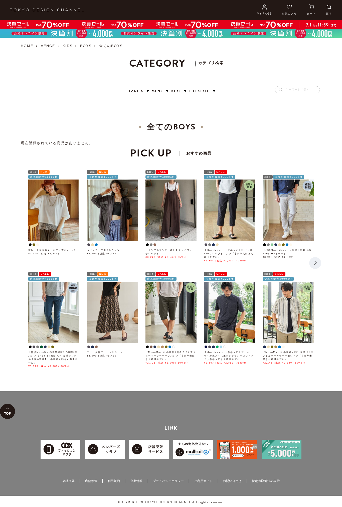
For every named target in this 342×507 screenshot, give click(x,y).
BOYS (86, 46)
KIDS (68, 46)
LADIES (136, 91)
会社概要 (68, 481)
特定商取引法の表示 (266, 481)
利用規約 (114, 481)
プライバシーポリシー (168, 481)
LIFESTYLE (199, 91)
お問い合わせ (232, 481)
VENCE (48, 46)
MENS (157, 91)
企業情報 (136, 481)
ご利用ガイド (203, 481)
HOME (27, 46)
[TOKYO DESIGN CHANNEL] (47, 10)
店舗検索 (91, 481)
